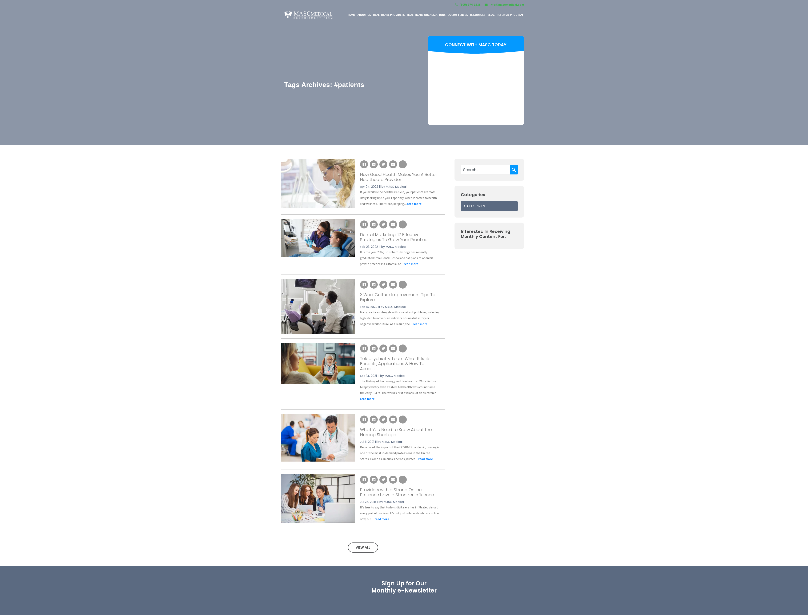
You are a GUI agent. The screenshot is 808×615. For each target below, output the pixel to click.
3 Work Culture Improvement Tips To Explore (397, 297)
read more (414, 204)
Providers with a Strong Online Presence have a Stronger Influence (397, 492)
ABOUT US (364, 15)
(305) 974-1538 (470, 4)
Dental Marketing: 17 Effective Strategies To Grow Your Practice (393, 237)
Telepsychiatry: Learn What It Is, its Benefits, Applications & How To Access (395, 364)
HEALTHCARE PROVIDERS (389, 15)
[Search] (514, 169)
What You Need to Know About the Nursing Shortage (396, 432)
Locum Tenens (458, 15)
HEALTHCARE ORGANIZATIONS (426, 15)
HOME (351, 15)
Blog (491, 15)
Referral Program (510, 15)
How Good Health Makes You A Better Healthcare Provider (398, 177)
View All (363, 547)
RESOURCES (477, 15)
